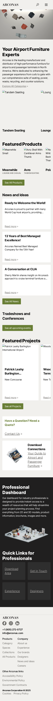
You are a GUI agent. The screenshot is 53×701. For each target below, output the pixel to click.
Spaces (6, 647)
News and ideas (26, 661)
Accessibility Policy (12, 675)
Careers (22, 665)
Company (23, 638)
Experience (23, 647)
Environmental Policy (13, 680)
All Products (8, 656)
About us (22, 643)
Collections (8, 652)
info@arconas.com (12, 633)
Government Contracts (14, 684)
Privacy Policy (21, 693)
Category (7, 643)
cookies (6, 693)
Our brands (23, 652)
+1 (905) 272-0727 (12, 629)
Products (7, 638)
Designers (23, 656)
